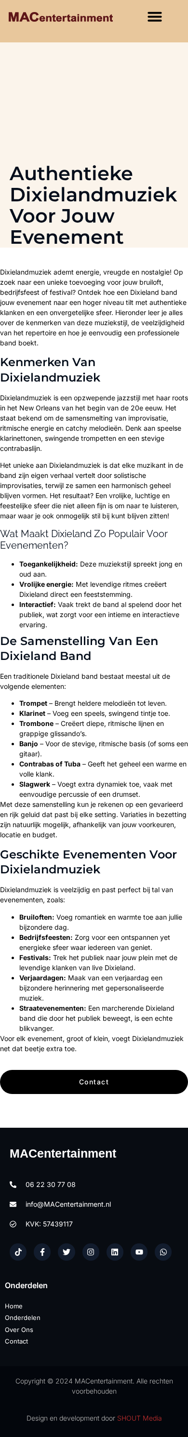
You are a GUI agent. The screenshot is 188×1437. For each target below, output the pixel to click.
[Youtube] (139, 1251)
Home (14, 1306)
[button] (154, 16)
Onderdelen (22, 1317)
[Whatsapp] (163, 1251)
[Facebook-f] (42, 1251)
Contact (16, 1341)
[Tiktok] (18, 1251)
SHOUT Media (139, 1418)
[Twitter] (66, 1251)
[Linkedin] (115, 1251)
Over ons (19, 1329)
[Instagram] (90, 1251)
